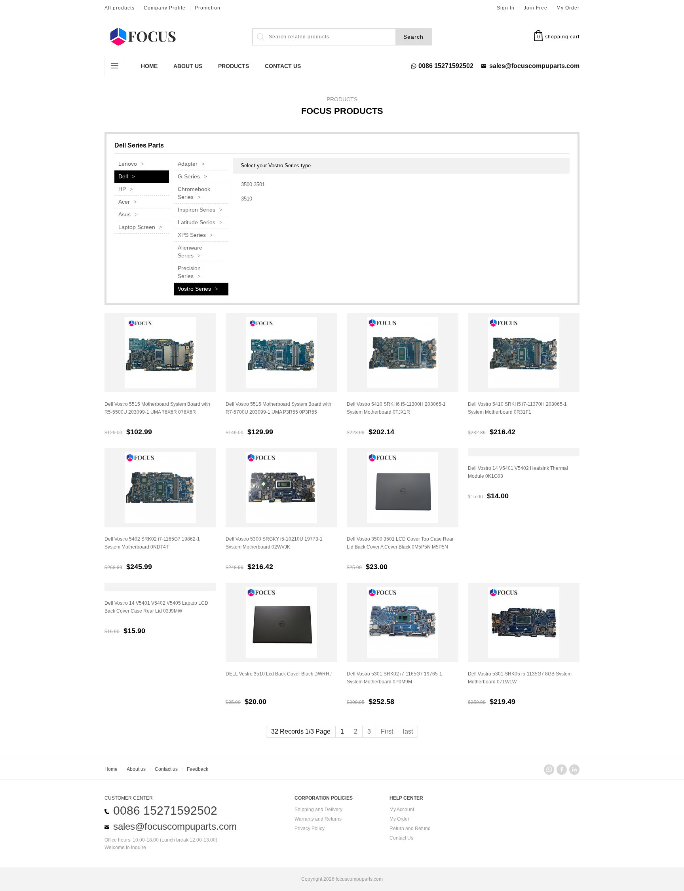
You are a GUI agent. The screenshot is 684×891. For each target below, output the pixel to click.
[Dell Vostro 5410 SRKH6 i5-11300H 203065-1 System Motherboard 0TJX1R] (402, 352)
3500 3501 (253, 184)
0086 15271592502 (445, 65)
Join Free (535, 8)
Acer (124, 202)
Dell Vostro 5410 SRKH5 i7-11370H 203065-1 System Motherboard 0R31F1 (517, 408)
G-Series (189, 176)
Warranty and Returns (318, 819)
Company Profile (165, 8)
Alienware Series (190, 251)
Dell (123, 176)
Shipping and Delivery (318, 809)
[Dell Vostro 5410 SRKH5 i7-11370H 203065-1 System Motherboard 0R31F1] (524, 352)
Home (149, 66)
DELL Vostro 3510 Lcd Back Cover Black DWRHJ (279, 674)
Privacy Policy (309, 828)
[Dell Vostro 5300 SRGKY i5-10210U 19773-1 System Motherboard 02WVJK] (281, 487)
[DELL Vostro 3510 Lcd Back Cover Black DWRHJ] (281, 622)
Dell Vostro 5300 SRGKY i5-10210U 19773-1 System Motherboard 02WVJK (274, 543)
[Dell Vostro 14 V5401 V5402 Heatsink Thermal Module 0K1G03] (524, 452)
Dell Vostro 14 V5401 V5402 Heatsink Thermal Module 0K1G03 (518, 472)
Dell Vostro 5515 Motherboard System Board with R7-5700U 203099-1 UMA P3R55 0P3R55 (278, 408)
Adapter (188, 164)
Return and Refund (410, 828)
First (387, 731)
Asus (124, 214)
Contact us (166, 769)
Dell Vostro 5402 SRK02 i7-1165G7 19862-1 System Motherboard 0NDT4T (152, 543)
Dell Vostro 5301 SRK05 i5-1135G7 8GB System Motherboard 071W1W (520, 678)
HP (122, 189)
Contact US (283, 66)
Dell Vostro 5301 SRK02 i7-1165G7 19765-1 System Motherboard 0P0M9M (394, 678)
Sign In (506, 8)
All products (119, 8)
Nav (114, 66)
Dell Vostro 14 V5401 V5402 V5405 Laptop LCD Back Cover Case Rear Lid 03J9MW (156, 607)
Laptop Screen (136, 227)
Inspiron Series (196, 209)
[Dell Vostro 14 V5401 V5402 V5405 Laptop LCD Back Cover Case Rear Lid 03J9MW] (160, 587)
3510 (246, 199)
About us (136, 769)
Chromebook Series (194, 193)
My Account (402, 809)
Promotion (207, 8)
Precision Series (189, 272)
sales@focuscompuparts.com (534, 65)
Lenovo (127, 164)
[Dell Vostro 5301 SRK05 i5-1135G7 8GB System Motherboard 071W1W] (524, 622)
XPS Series (192, 235)
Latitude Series (196, 222)
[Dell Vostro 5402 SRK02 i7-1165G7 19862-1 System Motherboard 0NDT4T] (160, 487)
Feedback (197, 769)
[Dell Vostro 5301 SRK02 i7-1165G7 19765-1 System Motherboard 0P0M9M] (402, 622)
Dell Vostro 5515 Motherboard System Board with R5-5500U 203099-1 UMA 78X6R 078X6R (157, 408)
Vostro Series (194, 289)
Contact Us (401, 838)
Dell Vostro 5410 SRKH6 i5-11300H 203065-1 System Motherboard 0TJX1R (396, 408)
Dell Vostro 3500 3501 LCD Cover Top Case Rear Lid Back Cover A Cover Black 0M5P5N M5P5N (400, 543)
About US (187, 66)
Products (233, 66)
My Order (568, 8)
